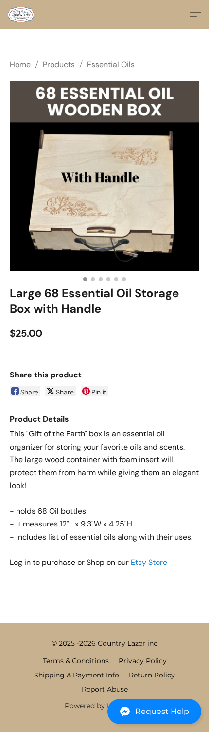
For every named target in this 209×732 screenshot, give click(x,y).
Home (20, 64)
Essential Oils (111, 64)
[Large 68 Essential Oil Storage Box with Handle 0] (104, 176)
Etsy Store (149, 562)
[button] (104, 711)
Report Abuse (105, 689)
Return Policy (152, 675)
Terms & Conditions (76, 661)
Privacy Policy (143, 661)
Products (59, 64)
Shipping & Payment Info (76, 675)
